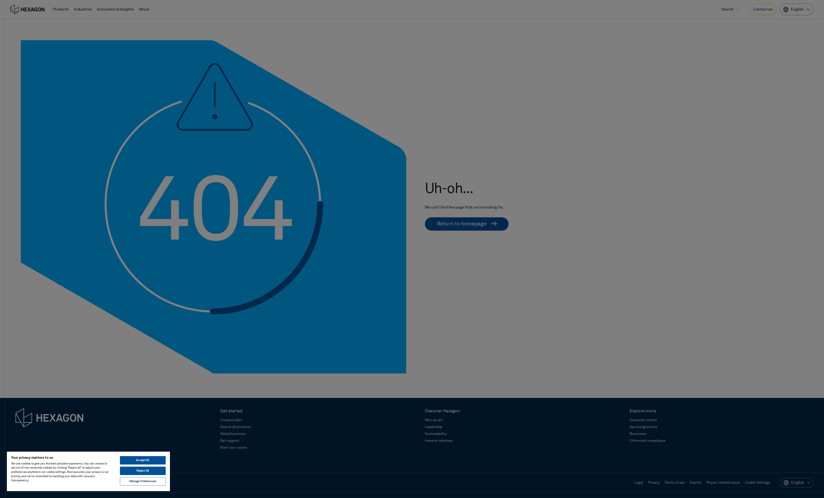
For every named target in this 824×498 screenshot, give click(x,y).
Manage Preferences (142, 481)
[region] (88, 471)
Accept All (142, 460)
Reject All (142, 470)
